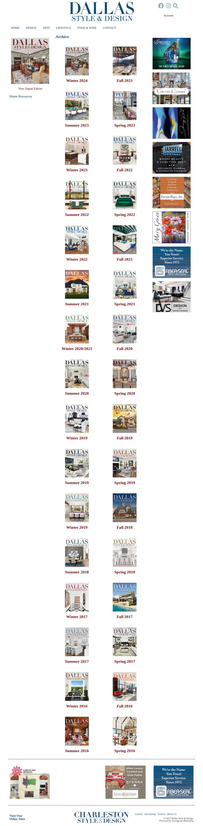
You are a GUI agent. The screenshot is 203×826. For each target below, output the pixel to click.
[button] (175, 5)
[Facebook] (161, 6)
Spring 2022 (124, 214)
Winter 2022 (77, 259)
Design (31, 27)
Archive (161, 814)
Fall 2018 (125, 527)
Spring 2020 (124, 393)
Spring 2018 (124, 572)
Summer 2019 (77, 482)
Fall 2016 (125, 706)
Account (168, 15)
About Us (172, 814)
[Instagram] (168, 6)
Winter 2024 (77, 80)
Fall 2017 (125, 617)
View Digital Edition (30, 88)
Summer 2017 (77, 661)
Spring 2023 (124, 125)
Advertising (150, 814)
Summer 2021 (77, 304)
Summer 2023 (77, 125)
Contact (109, 27)
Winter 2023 (77, 170)
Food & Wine (86, 27)
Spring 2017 (124, 661)
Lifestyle (63, 27)
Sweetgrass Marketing (182, 820)
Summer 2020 (77, 393)
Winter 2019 (77, 438)
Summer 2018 (77, 572)
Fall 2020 (125, 348)
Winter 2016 (77, 706)
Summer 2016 (77, 751)
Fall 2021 (125, 259)
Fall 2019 (125, 438)
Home (15, 27)
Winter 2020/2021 (77, 348)
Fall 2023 (125, 80)
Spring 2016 (124, 751)
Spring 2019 (124, 482)
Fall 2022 (125, 170)
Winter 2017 (77, 617)
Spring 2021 (124, 304)
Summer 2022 (77, 214)
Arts (46, 27)
